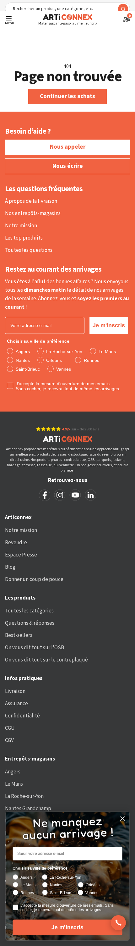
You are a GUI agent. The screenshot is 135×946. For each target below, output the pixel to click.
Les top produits (24, 238)
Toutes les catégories (29, 611)
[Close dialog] (122, 819)
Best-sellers (18, 635)
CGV (9, 740)
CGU (10, 728)
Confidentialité (22, 716)
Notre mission (21, 226)
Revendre (16, 542)
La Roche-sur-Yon (24, 796)
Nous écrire (67, 166)
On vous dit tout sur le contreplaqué (46, 660)
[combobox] (67, 9)
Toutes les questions (28, 250)
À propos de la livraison (31, 201)
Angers (12, 772)
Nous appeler (67, 147)
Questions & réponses (29, 623)
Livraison (15, 691)
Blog (10, 567)
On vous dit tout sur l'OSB (34, 647)
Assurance (16, 703)
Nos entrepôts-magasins (33, 213)
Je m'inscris (109, 325)
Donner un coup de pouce (34, 579)
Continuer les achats (67, 96)
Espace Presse (21, 555)
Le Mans (14, 784)
